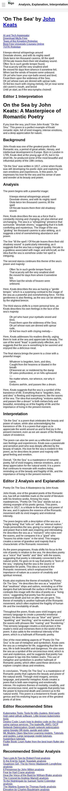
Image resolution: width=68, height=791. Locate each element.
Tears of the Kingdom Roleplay (20, 41)
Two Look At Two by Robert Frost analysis (26, 758)
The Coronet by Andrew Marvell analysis (26, 778)
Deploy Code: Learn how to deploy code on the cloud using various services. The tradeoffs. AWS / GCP (33, 723)
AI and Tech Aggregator (16, 35)
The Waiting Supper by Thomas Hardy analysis (29, 786)
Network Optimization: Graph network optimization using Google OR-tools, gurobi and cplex (31, 729)
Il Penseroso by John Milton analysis (23, 769)
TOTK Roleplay (12, 46)
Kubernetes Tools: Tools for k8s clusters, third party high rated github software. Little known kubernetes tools (31, 716)
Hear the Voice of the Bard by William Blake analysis (32, 775)
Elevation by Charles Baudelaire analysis (26, 789)
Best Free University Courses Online (23, 44)
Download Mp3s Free (15, 38)
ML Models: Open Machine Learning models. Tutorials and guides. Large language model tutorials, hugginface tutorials (33, 736)
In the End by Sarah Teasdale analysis (24, 761)
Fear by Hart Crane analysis (19, 772)
